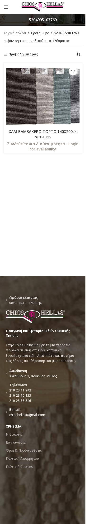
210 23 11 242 (20, 390)
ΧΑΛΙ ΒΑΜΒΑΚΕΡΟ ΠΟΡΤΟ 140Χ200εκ (43, 131)
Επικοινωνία (15, 442)
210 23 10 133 (20, 395)
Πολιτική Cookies (19, 466)
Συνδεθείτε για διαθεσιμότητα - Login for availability (43, 146)
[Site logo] (43, 6)
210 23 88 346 (20, 400)
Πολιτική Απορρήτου (22, 458)
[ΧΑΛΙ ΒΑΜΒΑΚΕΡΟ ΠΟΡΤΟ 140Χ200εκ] (43, 96)
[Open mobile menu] (6, 7)
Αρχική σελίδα (15, 33)
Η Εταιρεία (14, 434)
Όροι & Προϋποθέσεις (24, 450)
